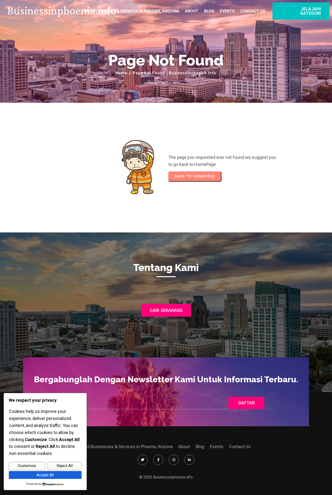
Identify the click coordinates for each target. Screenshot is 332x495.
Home (121, 73)
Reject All (65, 465)
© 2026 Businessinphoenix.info (166, 477)
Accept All (45, 475)
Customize (27, 465)
